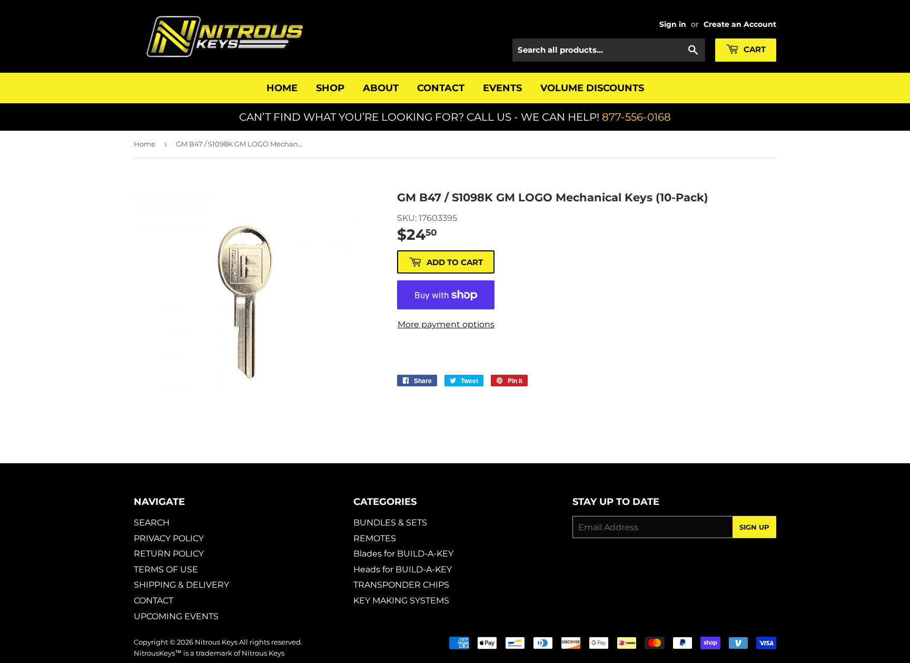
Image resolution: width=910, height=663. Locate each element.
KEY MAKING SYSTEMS (401, 601)
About (381, 88)
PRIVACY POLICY (169, 538)
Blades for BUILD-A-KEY (403, 554)
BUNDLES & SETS (390, 523)
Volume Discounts (592, 88)
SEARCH (152, 523)
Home (282, 88)
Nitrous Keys (216, 642)
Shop (330, 88)
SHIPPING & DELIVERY (181, 585)
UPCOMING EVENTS (176, 616)
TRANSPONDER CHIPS (401, 585)
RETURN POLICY (169, 554)
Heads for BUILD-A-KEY (402, 569)
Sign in (672, 24)
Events (502, 88)
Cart (753, 49)
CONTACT (153, 601)
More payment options (446, 324)
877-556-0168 (636, 117)
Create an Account (740, 24)
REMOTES (374, 538)
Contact (440, 88)
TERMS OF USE (166, 569)
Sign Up (754, 527)
